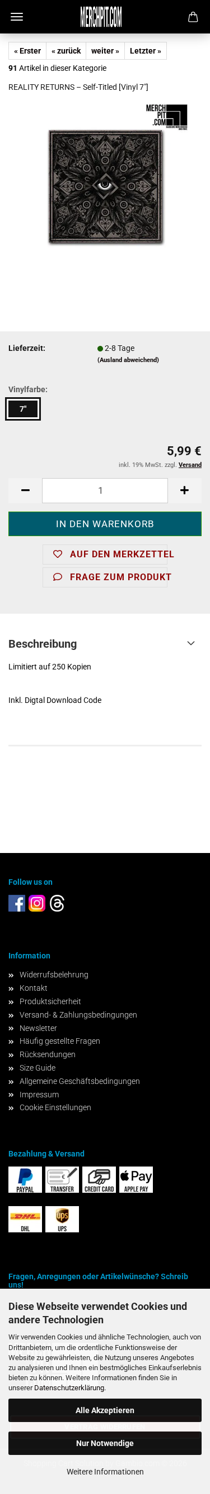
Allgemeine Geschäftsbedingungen (80, 1081)
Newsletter (38, 1028)
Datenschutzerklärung (69, 1388)
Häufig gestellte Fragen (60, 1041)
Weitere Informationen (105, 1471)
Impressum (39, 1094)
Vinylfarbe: (28, 389)
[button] (25, 490)
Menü (17, 16)
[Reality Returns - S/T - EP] (105, 185)
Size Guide (37, 1067)
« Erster (27, 50)
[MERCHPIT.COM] (105, 16)
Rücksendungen (48, 1054)
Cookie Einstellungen (55, 1107)
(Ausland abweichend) (128, 360)
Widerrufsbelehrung (54, 974)
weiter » (105, 50)
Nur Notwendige (105, 1443)
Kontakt (34, 988)
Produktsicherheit (50, 1001)
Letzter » (145, 50)
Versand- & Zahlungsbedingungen (78, 1014)
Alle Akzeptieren (105, 1410)
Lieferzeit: (26, 348)
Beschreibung (42, 643)
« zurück (66, 50)
